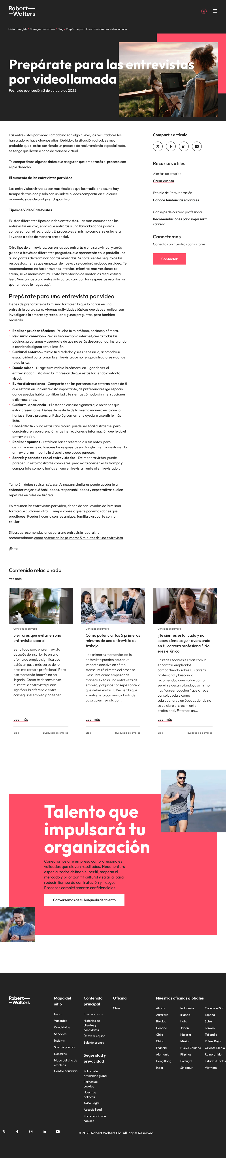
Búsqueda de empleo (55, 732)
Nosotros (60, 1054)
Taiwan (210, 1028)
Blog (16, 732)
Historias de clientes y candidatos (92, 1025)
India (159, 1068)
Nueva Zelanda (190, 1048)
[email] (197, 146)
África (160, 1008)
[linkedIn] (184, 146)
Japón (184, 1028)
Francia (161, 1048)
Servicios (60, 1034)
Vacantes (60, 1021)
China (160, 1041)
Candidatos (62, 1027)
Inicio (57, 1014)
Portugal (186, 1061)
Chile (116, 1008)
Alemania (162, 1054)
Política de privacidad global (95, 1073)
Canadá (161, 1028)
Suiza (208, 1021)
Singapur (186, 1068)
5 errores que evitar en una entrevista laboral (37, 638)
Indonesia (187, 1008)
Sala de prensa (64, 1047)
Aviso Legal (91, 1103)
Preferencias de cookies (95, 1118)
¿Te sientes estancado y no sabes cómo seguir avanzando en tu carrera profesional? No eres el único (184, 643)
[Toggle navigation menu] (215, 11)
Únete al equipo (94, 1036)
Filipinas (185, 1054)
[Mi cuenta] (204, 11)
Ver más (15, 578)
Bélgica (161, 1021)
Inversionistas (93, 1014)
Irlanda (185, 1015)
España (210, 1015)
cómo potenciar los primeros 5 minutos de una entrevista (78, 537)
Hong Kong (163, 1061)
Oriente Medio (215, 1048)
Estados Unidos (215, 1061)
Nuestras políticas (90, 1094)
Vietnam (211, 1068)
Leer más (20, 719)
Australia (162, 1015)
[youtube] (58, 1132)
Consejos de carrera (25, 628)
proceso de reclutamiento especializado (94, 145)
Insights (59, 1040)
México (185, 1041)
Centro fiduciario (65, 1071)
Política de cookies (91, 1084)
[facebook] (171, 146)
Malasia (185, 1035)
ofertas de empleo (60, 484)
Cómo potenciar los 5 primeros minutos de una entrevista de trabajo (113, 640)
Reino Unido (213, 1054)
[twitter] (158, 146)
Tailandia (211, 1035)
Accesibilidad (93, 1109)
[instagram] (31, 1132)
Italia (183, 1021)
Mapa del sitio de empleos (65, 1062)
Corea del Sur (214, 1008)
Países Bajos (213, 1041)
